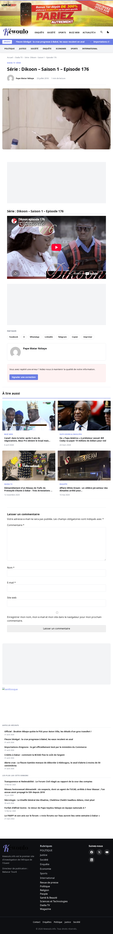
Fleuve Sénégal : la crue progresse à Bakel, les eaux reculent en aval (42, 41)
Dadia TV (11, 63)
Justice (22, 48)
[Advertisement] (56, 182)
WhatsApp (34, 337)
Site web (11, 597)
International (89, 48)
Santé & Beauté (48, 897)
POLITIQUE (9, 48)
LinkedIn (49, 337)
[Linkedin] (92, 860)
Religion (44, 890)
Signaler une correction (24, 377)
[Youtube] (107, 852)
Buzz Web (74, 32)
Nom (10, 567)
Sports (62, 32)
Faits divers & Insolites (71, 434)
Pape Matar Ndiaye (25, 78)
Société (51, 32)
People (44, 893)
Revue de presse (49, 882)
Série (18, 63)
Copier (75, 337)
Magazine (45, 909)
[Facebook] (92, 852)
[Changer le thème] (108, 32)
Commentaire (15, 525)
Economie (61, 48)
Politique (45, 886)
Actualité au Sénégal (94, 32)
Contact (36, 922)
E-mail (11, 582)
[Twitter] (99, 852)
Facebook (13, 337)
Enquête (39, 32)
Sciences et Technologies (54, 901)
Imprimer (87, 337)
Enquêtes (47, 922)
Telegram (62, 337)
